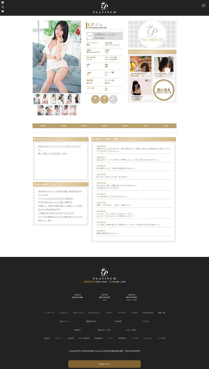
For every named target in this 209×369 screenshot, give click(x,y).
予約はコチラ (104, 364)
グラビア (134, 313)
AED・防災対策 (84, 338)
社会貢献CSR (98, 338)
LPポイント (64, 321)
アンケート (58, 338)
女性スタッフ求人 (104, 330)
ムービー (111, 338)
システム (108, 313)
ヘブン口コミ (148, 338)
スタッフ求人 (131, 330)
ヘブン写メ (134, 338)
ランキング (121, 313)
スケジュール (78, 313)
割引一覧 (161, 313)
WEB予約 (71, 338)
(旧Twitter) (92, 321)
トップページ (49, 313)
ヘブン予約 (161, 338)
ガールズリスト (94, 313)
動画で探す (122, 338)
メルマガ (145, 321)
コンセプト (63, 313)
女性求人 (77, 330)
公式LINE (118, 321)
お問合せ (47, 338)
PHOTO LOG (148, 313)
